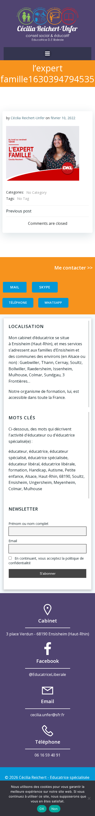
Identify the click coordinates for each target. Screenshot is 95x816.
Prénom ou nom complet (28, 523)
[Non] (88, 798)
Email (13, 540)
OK (41, 809)
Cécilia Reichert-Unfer (28, 118)
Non (54, 809)
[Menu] (47, 54)
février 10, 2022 (63, 118)
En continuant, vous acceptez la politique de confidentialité (46, 560)
